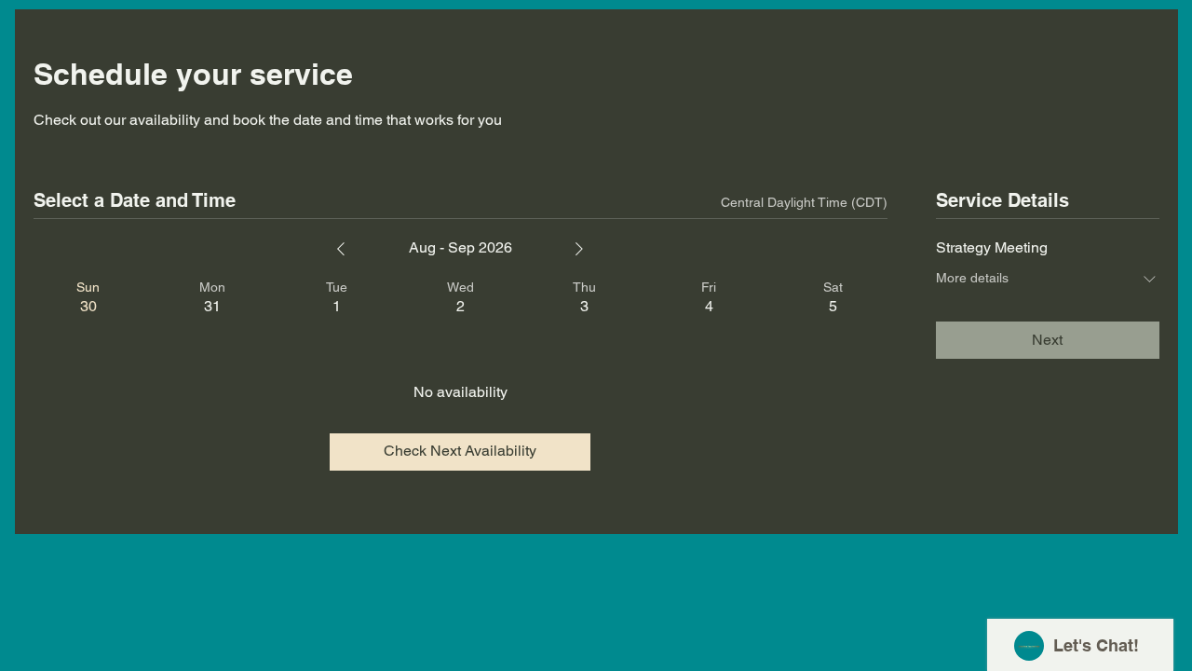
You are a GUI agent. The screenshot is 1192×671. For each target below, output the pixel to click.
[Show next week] (579, 249)
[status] (804, 202)
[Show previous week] (341, 249)
